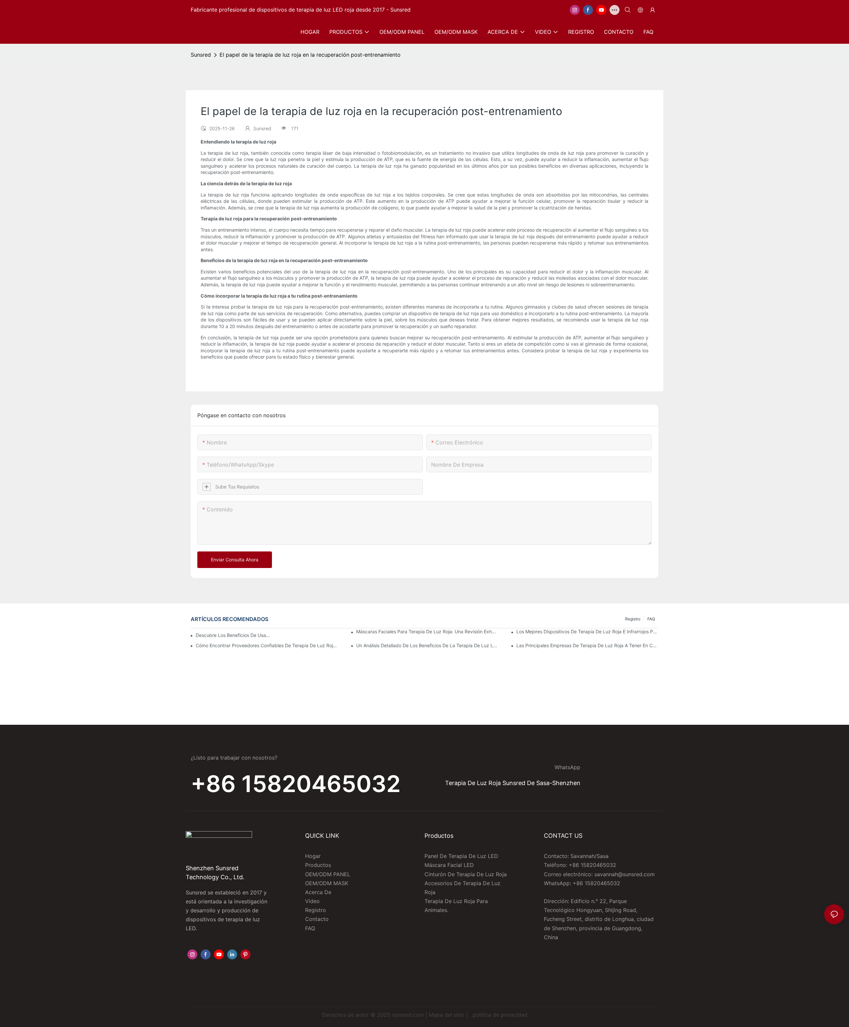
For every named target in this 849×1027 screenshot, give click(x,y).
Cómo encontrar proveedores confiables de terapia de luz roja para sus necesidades (267, 645)
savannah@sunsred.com (624, 874)
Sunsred (201, 54)
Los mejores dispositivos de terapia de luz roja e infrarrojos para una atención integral (587, 631)
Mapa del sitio (446, 1014)
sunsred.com (408, 1014)
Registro (632, 618)
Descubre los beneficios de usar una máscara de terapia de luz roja (233, 635)
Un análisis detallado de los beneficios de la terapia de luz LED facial (427, 645)
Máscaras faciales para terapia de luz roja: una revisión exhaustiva (427, 631)
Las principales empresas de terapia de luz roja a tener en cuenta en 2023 (587, 645)
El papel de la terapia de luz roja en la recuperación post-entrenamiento (310, 54)
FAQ (651, 618)
